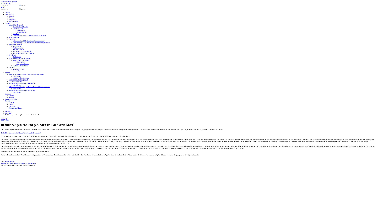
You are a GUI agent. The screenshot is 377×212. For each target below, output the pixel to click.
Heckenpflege (20, 62)
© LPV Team (5, 120)
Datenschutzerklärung (15, 108)
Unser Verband (9, 14)
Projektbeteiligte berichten (21, 78)
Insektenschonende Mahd (20, 27)
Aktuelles (8, 94)
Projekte (7, 73)
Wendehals (16, 71)
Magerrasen (12, 39)
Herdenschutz (17, 57)
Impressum (12, 106)
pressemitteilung (10, 161)
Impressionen (17, 76)
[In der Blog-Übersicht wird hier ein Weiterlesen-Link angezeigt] (21, 133)
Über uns (11, 16)
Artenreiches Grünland (16, 25)
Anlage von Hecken (22, 64)
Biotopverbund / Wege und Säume (19, 58)
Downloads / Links (11, 99)
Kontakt (7, 101)
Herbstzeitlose (20, 30)
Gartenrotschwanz (18, 69)
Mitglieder (12, 20)
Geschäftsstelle (13, 21)
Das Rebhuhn (17, 46)
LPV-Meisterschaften (15, 81)
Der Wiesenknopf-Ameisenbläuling (23, 53)
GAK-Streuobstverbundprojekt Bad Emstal (22, 83)
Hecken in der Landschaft (21, 60)
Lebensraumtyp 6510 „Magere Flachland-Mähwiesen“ (29, 35)
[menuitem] (190, 13)
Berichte (11, 97)
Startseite (7, 12)
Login (34, 163)
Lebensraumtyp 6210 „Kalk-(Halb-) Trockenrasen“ (28, 41)
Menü (2, 7)
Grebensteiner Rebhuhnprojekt (18, 80)
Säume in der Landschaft (20, 65)
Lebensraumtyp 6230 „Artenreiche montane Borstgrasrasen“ (31, 42)
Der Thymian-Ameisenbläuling (22, 51)
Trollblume (16, 34)
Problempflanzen (18, 28)
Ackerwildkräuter (14, 37)
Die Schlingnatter (18, 48)
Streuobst (11, 67)
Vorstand (11, 18)
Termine (11, 95)
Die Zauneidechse (18, 50)
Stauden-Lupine (21, 32)
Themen (7, 23)
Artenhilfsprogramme (15, 44)
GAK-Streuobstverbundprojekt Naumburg (22, 90)
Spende (11, 104)
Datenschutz (23, 163)
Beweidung (12, 55)
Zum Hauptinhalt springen (9, 1)
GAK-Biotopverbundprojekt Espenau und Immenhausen (26, 74)
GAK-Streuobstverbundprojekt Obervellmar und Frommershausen (29, 87)
